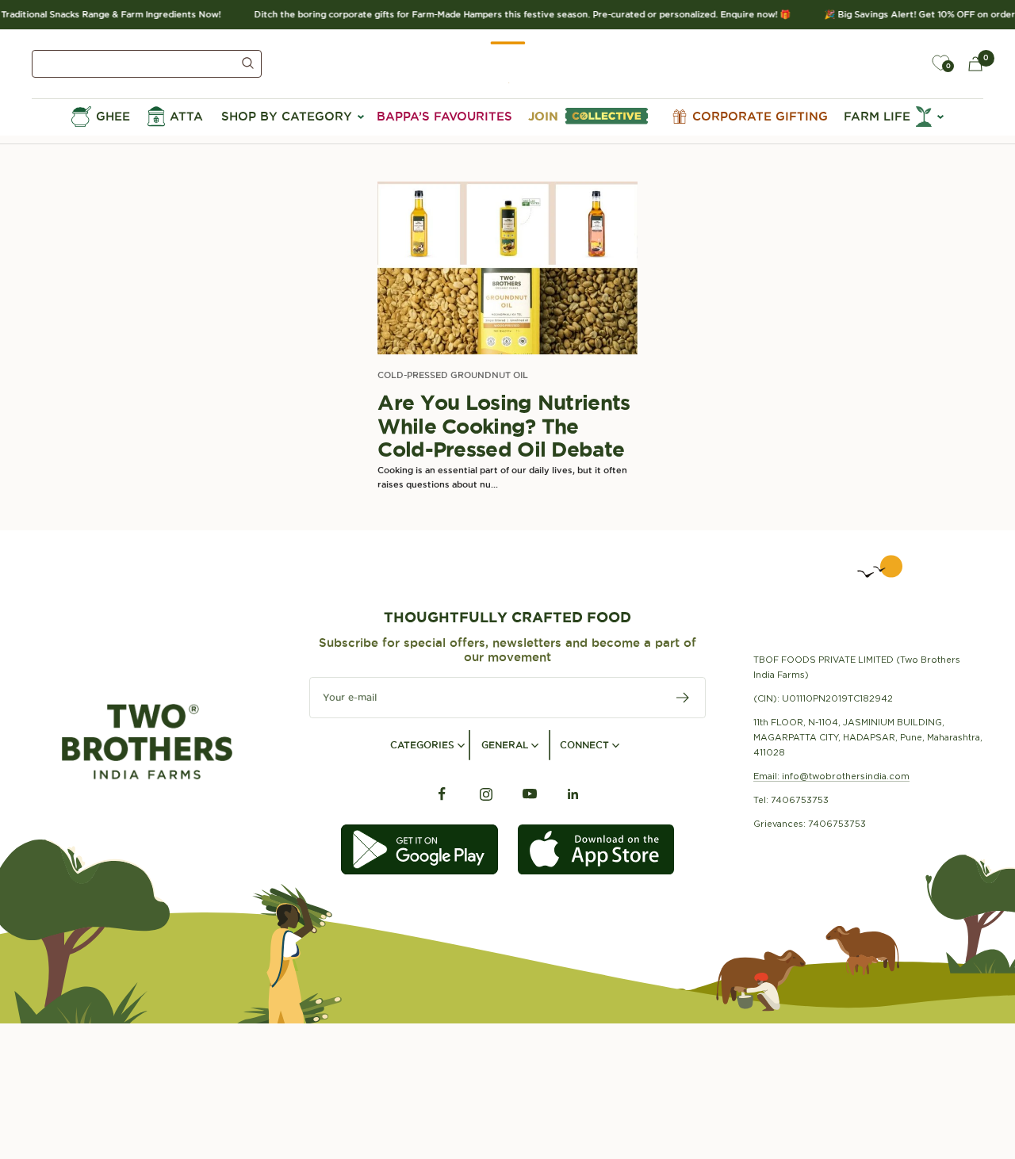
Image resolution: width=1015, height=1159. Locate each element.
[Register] (683, 697)
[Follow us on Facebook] (442, 794)
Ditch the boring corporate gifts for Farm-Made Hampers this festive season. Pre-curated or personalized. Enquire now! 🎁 (514, 14)
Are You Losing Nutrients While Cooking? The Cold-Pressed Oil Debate (503, 426)
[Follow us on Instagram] (486, 794)
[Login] (904, 63)
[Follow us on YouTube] (529, 794)
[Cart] (975, 63)
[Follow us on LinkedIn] (573, 794)
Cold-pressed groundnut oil (452, 375)
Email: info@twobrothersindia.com (831, 776)
